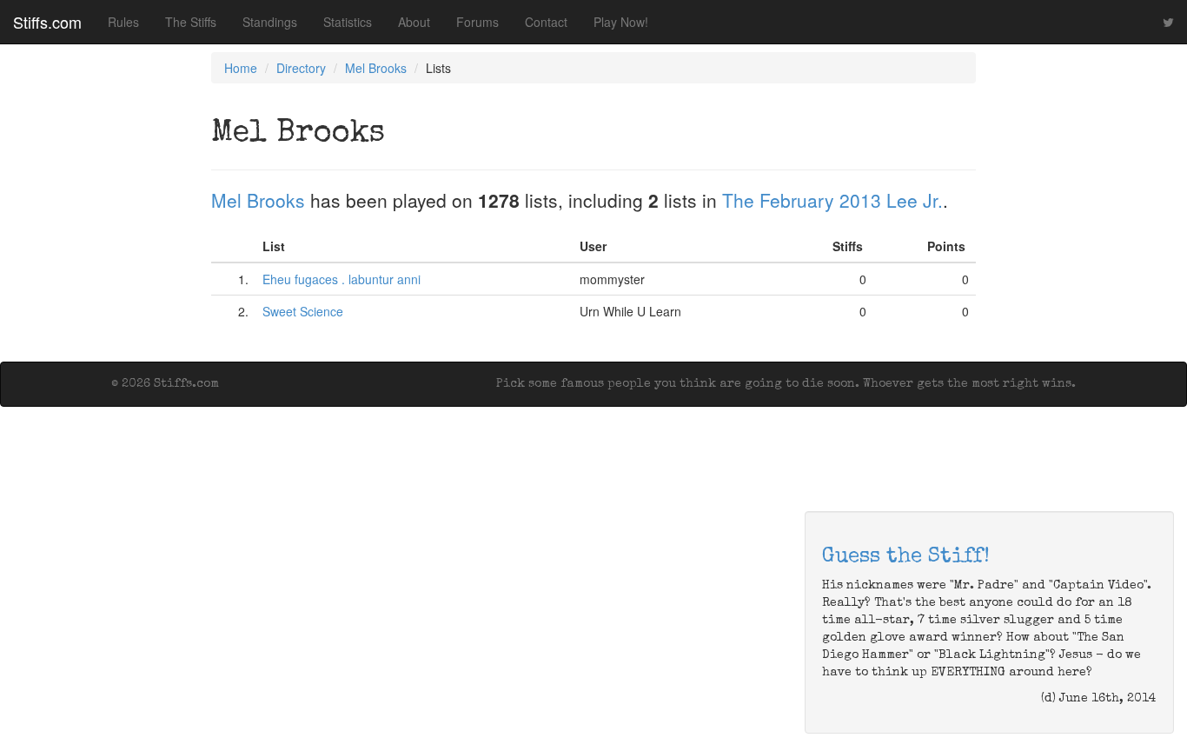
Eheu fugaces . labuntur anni (341, 279)
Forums (477, 21)
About (414, 21)
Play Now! (621, 21)
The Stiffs (190, 21)
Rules (123, 21)
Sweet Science (302, 311)
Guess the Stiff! (906, 557)
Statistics (347, 21)
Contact (546, 21)
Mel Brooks (376, 67)
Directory (301, 67)
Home (240, 67)
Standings (269, 21)
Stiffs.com (47, 21)
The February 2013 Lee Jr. (832, 200)
